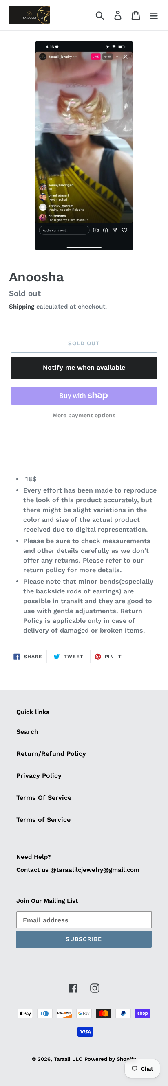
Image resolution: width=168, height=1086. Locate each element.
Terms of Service (43, 819)
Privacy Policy (39, 775)
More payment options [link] (84, 415)
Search (27, 732)
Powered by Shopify (110, 1059)
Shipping (21, 306)
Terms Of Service (43, 797)
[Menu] (154, 15)
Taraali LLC (68, 1059)
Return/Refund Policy (51, 754)
